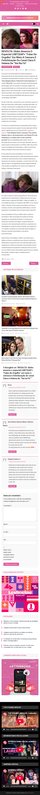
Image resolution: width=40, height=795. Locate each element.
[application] (20, 721)
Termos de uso (20, 5)
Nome (5, 524)
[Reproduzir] (4, 729)
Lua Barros (20, 70)
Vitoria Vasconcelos (22, 333)
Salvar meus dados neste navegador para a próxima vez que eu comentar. (8, 554)
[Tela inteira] (36, 729)
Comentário (7, 505)
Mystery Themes (29, 793)
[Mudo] (33, 729)
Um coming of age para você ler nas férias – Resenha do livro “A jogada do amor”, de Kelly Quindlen (7, 263)
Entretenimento (7, 66)
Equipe (12, 3)
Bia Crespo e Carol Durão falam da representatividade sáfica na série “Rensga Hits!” (19, 359)
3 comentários (31, 70)
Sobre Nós (5, 3)
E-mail (5, 532)
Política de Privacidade (31, 3)
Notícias (16, 66)
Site (4, 539)
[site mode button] (33, 24)
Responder (12, 414)
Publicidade (20, 3)
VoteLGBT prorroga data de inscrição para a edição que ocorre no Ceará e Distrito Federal (20, 329)
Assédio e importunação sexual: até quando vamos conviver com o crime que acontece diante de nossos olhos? (19, 299)
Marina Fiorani (21, 303)
